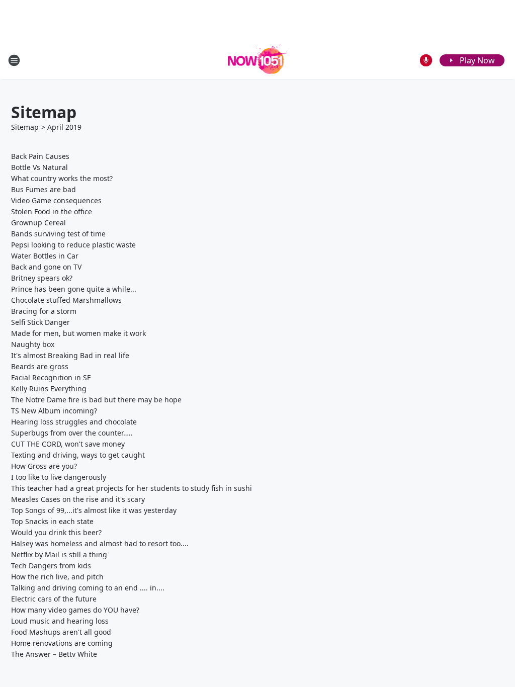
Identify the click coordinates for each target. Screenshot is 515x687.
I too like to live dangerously (58, 477)
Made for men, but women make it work (78, 333)
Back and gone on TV (46, 267)
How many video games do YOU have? (75, 610)
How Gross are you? (44, 466)
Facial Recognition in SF (51, 377)
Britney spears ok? (41, 278)
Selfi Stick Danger (40, 322)
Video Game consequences (56, 200)
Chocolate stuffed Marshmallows (66, 300)
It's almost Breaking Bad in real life (70, 355)
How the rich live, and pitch (57, 576)
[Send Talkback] (426, 60)
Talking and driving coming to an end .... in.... (87, 587)
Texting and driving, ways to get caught (78, 455)
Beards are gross (39, 366)
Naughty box (32, 344)
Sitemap (25, 127)
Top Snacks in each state (52, 521)
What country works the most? (62, 178)
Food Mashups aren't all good (61, 632)
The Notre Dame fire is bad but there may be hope (96, 399)
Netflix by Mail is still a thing (59, 554)
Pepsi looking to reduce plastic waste (73, 244)
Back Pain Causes (40, 156)
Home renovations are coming (62, 643)
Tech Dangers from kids (51, 565)
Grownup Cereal (38, 222)
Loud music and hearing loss (60, 621)
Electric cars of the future (54, 599)
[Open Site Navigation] (14, 60)
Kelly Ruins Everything (49, 388)
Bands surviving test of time (58, 233)
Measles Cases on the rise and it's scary (78, 499)
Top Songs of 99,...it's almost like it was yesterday (94, 510)
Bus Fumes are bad (43, 189)
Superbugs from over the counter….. (72, 433)
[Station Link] (258, 60)
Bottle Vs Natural (39, 167)
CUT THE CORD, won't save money (68, 444)
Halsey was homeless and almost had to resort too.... (100, 543)
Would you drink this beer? (56, 532)
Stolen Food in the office (51, 211)
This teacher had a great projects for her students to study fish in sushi (131, 488)
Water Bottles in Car (44, 256)
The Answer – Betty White (54, 654)
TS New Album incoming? (54, 410)
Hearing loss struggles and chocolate (74, 421)
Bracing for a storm (43, 311)
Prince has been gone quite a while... (73, 289)
